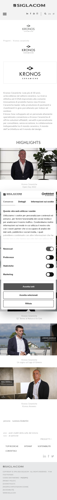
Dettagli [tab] (22, 201)
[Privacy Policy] (9, 481)
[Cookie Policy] (9, 484)
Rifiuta (28, 303)
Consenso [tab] (8, 201)
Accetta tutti (28, 286)
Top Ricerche (12, 446)
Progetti (7, 41)
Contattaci (11, 451)
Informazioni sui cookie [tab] (42, 201)
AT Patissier (14, 436)
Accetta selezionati (28, 295)
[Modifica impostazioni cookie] (15, 487)
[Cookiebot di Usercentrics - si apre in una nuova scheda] (42, 194)
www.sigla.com (9, 493)
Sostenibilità (44, 446)
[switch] (50, 257)
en (49, 14)
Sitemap (28, 446)
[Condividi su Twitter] (52, 456)
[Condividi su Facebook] (49, 456)
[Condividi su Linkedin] (45, 456)
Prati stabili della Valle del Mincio (23, 433)
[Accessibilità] (8, 490)
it (54, 14)
